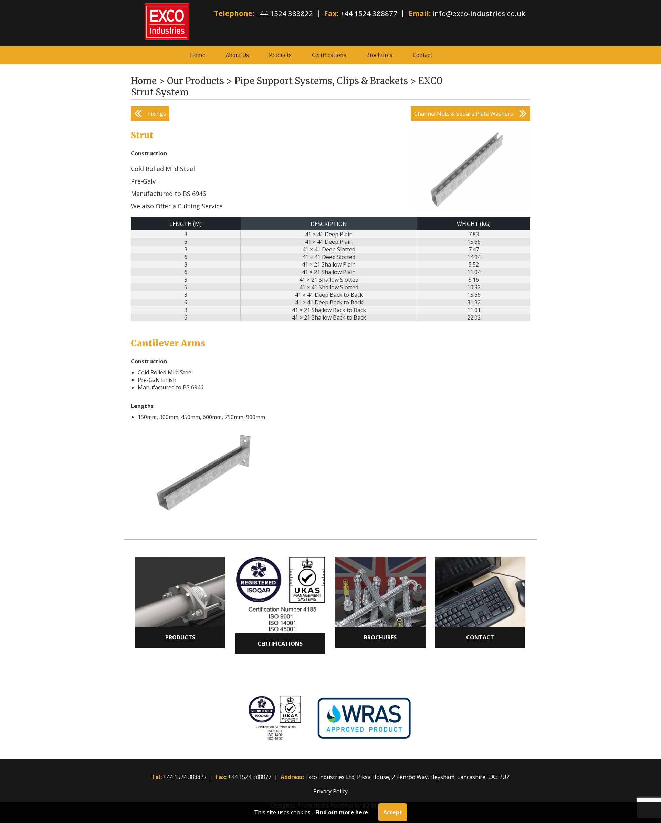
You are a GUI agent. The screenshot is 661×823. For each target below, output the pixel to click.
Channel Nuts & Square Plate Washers (463, 113)
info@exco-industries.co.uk (478, 13)
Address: (292, 777)
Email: (419, 13)
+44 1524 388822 (284, 13)
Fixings (157, 113)
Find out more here (341, 812)
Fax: (331, 13)
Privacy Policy (330, 791)
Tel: (156, 777)
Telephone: (234, 13)
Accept (392, 812)
